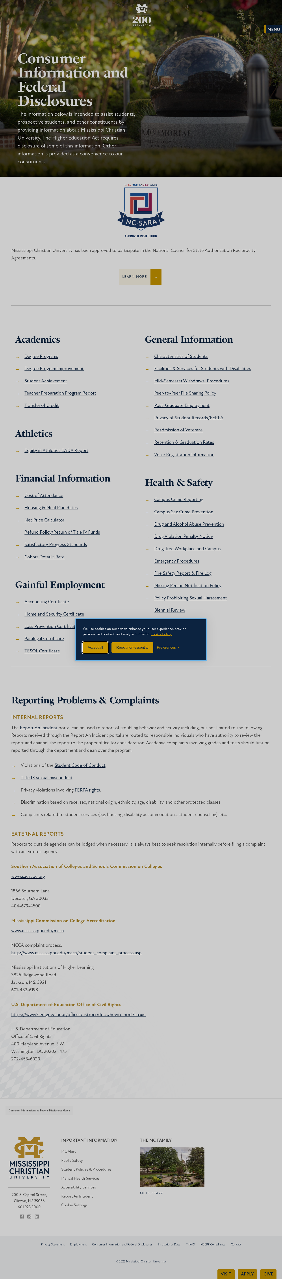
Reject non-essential (132, 647)
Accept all (95, 647)
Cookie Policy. (161, 634)
